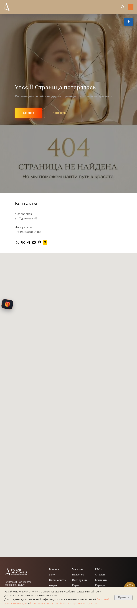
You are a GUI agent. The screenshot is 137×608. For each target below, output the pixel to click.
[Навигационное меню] (130, 7)
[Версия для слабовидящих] (128, 22)
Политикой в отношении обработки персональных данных (63, 603)
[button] (122, 6)
